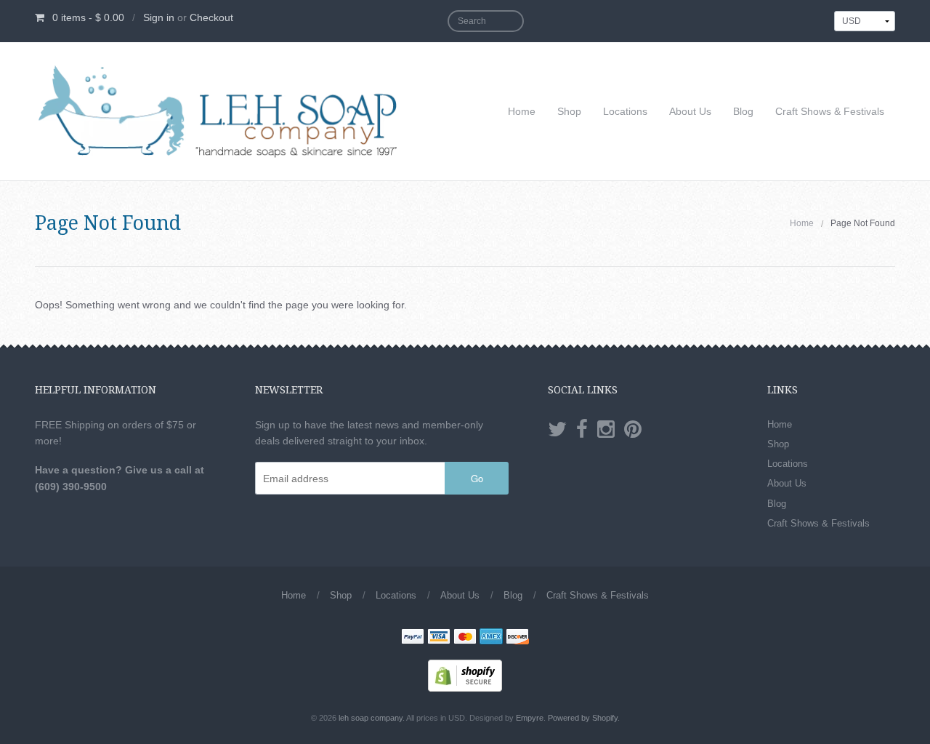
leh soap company (371, 717)
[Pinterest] (633, 430)
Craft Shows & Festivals (829, 111)
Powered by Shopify (583, 717)
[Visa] (438, 638)
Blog (743, 111)
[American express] (491, 638)
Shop (569, 111)
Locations (625, 111)
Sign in (158, 17)
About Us (690, 111)
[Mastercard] (465, 638)
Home (521, 111)
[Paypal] (412, 638)
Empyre (529, 717)
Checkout (211, 17)
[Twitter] (557, 430)
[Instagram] (606, 430)
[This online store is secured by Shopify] (465, 674)
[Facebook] (582, 430)
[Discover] (517, 638)
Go (477, 478)
